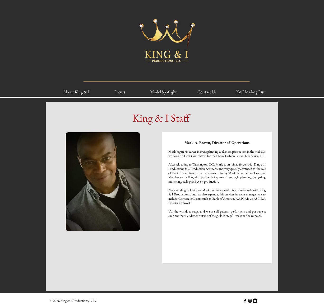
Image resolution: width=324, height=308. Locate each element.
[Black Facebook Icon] (245, 301)
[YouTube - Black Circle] (255, 301)
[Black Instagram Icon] (250, 301)
